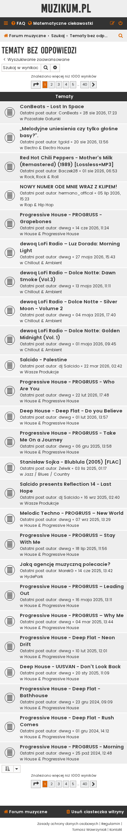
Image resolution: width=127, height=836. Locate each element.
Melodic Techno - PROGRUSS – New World (71, 513)
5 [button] (73, 84)
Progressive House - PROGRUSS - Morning (72, 746)
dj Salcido (69, 366)
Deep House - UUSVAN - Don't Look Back (70, 666)
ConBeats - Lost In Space (52, 106)
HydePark (33, 576)
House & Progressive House (51, 234)
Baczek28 (68, 171)
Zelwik (64, 468)
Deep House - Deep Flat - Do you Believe (71, 411)
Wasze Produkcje (41, 372)
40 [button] (84, 84)
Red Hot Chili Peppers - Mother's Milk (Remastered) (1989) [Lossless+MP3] (67, 161)
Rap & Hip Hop (38, 205)
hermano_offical (76, 193)
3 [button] (59, 84)
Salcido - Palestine (43, 359)
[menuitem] (18, 23)
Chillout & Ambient (43, 263)
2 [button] (51, 84)
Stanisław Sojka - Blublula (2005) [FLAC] (70, 462)
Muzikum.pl (66, 8)
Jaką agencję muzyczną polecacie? (65, 564)
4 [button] (66, 84)
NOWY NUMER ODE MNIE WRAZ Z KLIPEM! (68, 186)
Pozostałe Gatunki (42, 119)
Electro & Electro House (47, 148)
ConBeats (68, 113)
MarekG (66, 570)
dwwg (65, 228)
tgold (64, 142)
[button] (36, 85)
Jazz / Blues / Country (47, 474)
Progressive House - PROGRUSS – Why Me (72, 615)
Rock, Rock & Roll (41, 177)
